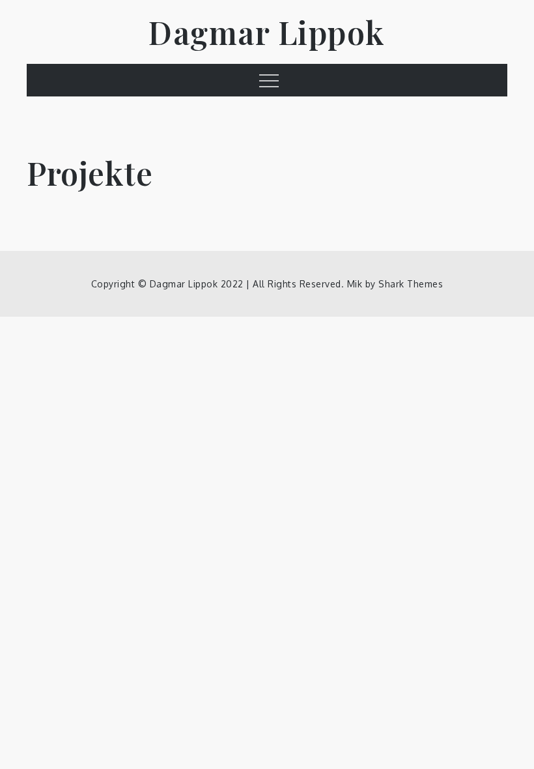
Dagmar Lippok (267, 32)
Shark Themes (410, 283)
